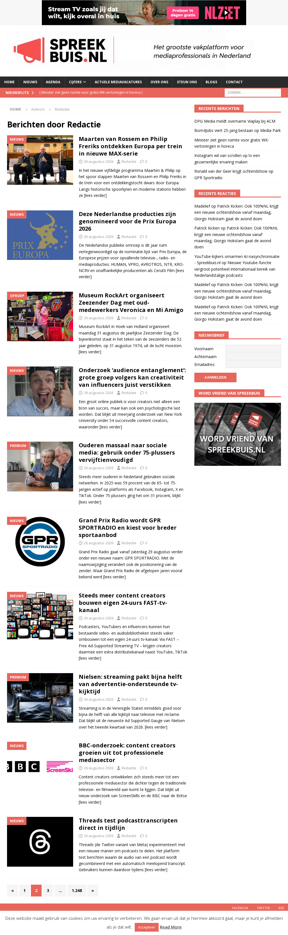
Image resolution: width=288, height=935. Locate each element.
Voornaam (203, 348)
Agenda (53, 82)
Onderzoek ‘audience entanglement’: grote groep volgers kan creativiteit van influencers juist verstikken (132, 377)
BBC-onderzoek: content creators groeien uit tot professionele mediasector (127, 752)
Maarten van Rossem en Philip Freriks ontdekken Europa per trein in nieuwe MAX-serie (130, 146)
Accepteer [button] (146, 927)
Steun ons (187, 82)
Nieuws (30, 82)
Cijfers (75, 82)
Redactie (129, 161)
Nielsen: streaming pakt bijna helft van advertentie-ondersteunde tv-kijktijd (130, 684)
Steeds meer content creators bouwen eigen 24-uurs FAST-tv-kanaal (123, 603)
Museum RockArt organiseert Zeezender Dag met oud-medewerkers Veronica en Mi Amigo (131, 302)
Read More (171, 927)
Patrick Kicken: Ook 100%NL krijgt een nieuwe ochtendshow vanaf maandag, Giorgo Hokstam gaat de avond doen (236, 212)
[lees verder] (95, 195)
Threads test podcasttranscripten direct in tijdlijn (128, 824)
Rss (281, 908)
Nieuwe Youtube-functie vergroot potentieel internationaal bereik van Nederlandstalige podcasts (234, 269)
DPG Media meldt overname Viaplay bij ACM (234, 121)
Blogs (211, 82)
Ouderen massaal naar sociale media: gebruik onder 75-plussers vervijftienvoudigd (127, 452)
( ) (90, 92)
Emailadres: (204, 364)
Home (9, 82)
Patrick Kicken (207, 228)
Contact (234, 82)
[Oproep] (40, 316)
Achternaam (205, 356)
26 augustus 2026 (98, 161)
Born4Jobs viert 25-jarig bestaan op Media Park (237, 130)
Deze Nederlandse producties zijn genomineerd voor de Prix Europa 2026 (127, 221)
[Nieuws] (40, 160)
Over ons (159, 82)
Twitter (263, 908)
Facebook (240, 908)
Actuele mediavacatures (118, 82)
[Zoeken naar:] (253, 92)
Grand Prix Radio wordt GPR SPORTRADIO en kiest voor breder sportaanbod (128, 527)
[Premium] (40, 466)
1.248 (77, 890)
